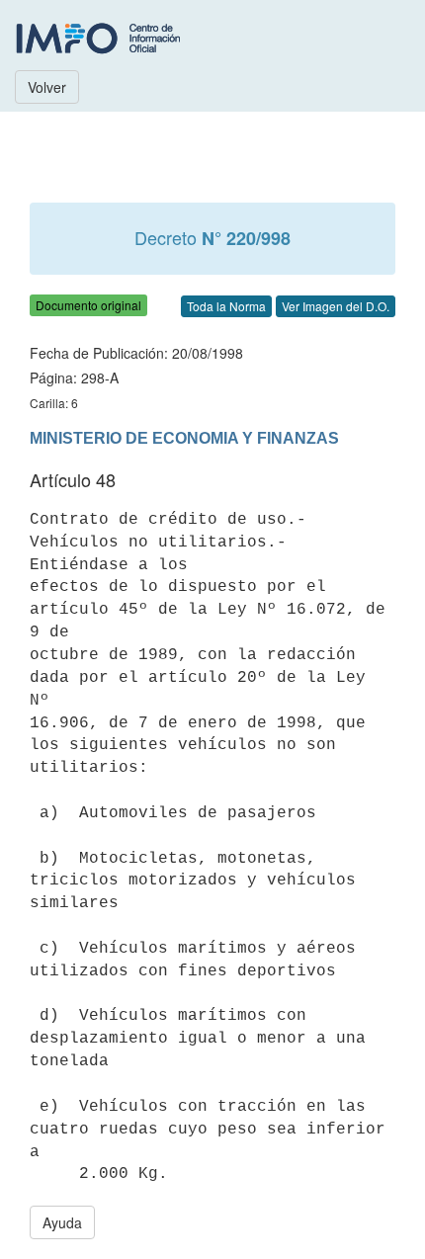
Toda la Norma (226, 305)
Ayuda (62, 1222)
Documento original (88, 304)
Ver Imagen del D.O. (335, 305)
